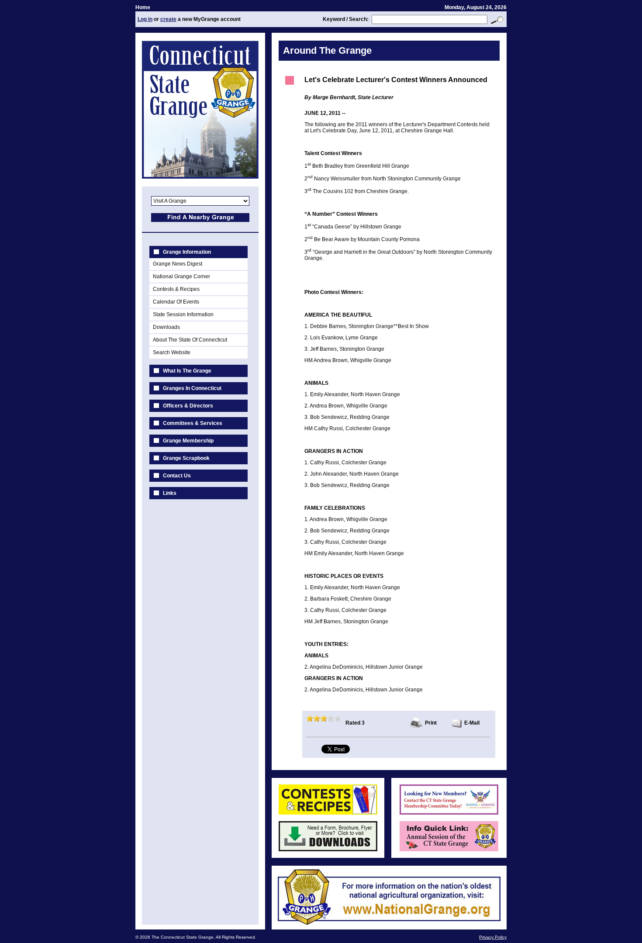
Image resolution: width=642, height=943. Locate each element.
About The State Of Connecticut (190, 340)
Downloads (166, 327)
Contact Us (177, 476)
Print (431, 722)
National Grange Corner (181, 276)
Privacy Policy (493, 937)
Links (169, 493)
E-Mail (472, 722)
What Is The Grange (187, 371)
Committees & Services (192, 423)
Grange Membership (188, 441)
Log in (145, 19)
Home (142, 7)
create (168, 19)
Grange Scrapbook (186, 458)
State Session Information (183, 314)
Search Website (171, 352)
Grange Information (187, 252)
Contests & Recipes (176, 289)
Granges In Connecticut (192, 388)
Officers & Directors (188, 406)
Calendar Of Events (176, 302)
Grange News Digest (177, 264)
